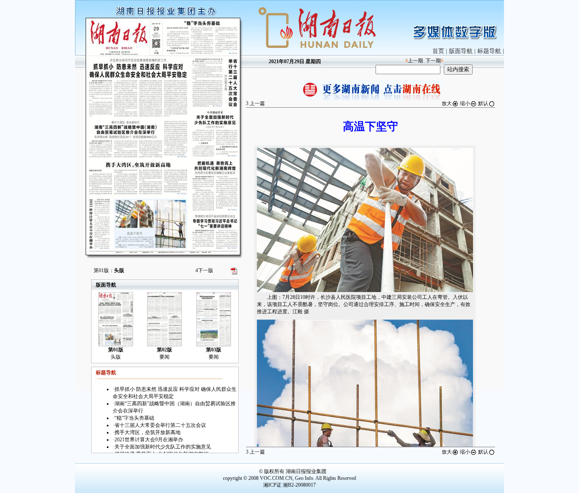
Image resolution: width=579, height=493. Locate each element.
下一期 (433, 61)
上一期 (415, 61)
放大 (447, 103)
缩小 (465, 103)
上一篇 (255, 103)
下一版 (204, 270)
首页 (438, 51)
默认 (483, 103)
